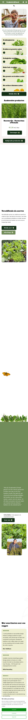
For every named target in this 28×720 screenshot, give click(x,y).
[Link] (23, 2)
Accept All (14, 709)
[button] (3, 2)
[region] (14, 708)
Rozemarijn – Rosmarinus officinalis (14, 122)
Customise (14, 713)
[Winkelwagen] (26, 2)
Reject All (14, 717)
